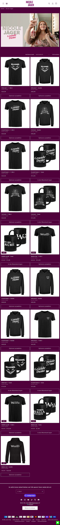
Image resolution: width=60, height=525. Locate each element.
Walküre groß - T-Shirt (8, 424)
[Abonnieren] (42, 491)
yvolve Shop (8, 519)
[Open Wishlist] (57, 522)
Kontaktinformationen (19, 521)
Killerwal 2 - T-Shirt (36, 340)
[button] (3, 3)
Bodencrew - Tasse (36, 424)
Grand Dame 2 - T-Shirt (8, 130)
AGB (33, 519)
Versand (38, 519)
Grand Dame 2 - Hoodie (8, 298)
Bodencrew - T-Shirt (36, 256)
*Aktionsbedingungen (42, 521)
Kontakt (28, 521)
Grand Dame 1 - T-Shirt (8, 172)
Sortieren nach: (29, 54)
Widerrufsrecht (16, 519)
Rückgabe (34, 521)
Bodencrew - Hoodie (7, 467)
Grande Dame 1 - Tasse (37, 172)
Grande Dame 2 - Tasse (37, 382)
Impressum (43, 519)
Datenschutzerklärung (26, 519)
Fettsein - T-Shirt (7, 214)
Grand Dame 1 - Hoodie (8, 340)
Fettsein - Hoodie (36, 130)
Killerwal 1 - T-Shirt (7, 88)
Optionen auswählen (15, 95)
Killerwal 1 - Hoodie (36, 88)
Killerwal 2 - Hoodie (36, 298)
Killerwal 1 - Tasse (7, 382)
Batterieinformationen (53, 519)
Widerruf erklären (30, 508)
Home (2, 8)
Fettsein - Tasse (35, 214)
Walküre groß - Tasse (7, 256)
